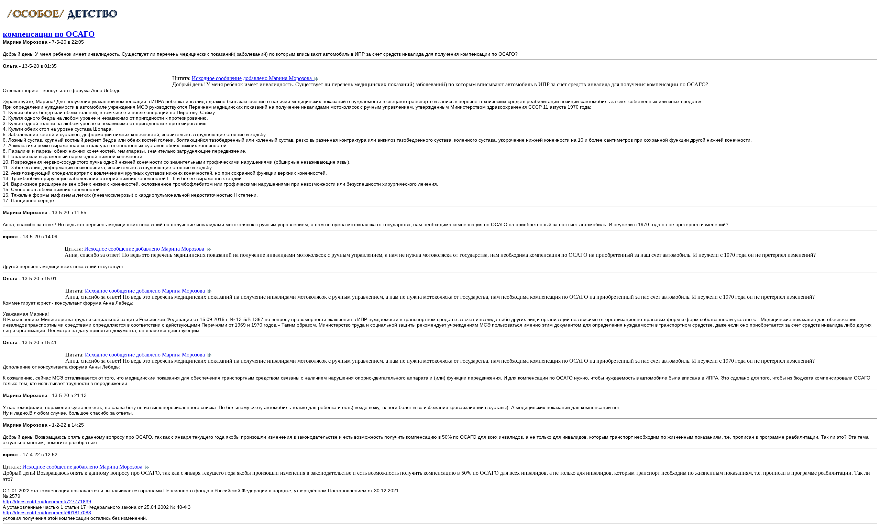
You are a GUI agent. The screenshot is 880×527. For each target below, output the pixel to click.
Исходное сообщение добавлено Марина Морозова (253, 78)
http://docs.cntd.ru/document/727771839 (47, 501)
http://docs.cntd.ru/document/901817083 (47, 512)
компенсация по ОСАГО (49, 34)
